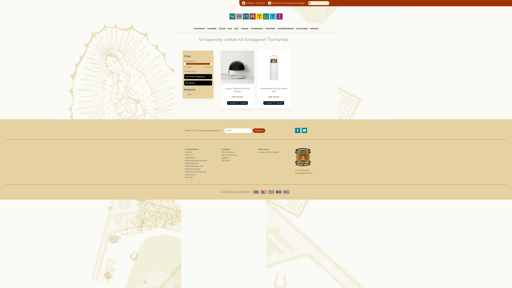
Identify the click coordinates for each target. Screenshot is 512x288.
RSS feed (226, 160)
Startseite (199, 28)
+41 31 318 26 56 (302, 170)
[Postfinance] (271, 192)
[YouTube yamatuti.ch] (304, 130)
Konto (288, 3)
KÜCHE (222, 28)
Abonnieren (259, 131)
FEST (236, 28)
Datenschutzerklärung (195, 172)
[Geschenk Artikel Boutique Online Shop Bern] (256, 19)
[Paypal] (286, 192)
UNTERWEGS (257, 28)
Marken (314, 28)
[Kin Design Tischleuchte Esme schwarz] (237, 83)
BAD (230, 28)
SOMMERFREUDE (286, 28)
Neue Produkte (229, 155)
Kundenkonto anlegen (268, 152)
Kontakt (188, 152)
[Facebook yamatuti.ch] (297, 130)
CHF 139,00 (273, 97)
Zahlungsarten (192, 163)
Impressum (190, 174)
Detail (233, 103)
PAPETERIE (270, 28)
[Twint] (279, 192)
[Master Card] (264, 192)
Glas (189, 94)
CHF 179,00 (237, 97)
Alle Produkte (228, 152)
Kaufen (243, 103)
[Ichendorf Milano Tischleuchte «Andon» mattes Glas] (273, 83)
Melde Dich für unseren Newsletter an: (203, 130)
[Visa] (256, 192)
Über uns (189, 155)
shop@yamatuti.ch (304, 173)
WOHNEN (211, 28)
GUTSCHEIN (302, 28)
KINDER (244, 28)
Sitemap (189, 177)
